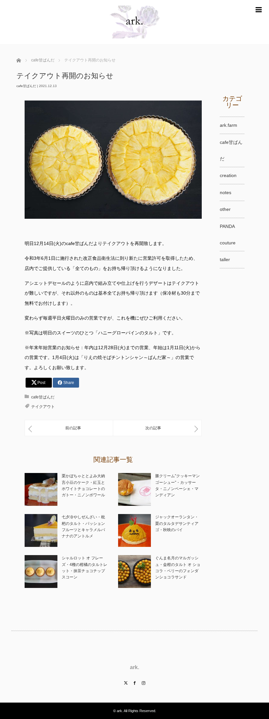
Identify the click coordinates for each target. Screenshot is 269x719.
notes (225, 192)
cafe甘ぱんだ (26, 86)
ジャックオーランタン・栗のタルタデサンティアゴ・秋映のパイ (176, 523)
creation (228, 175)
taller (225, 259)
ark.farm (228, 125)
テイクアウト (43, 406)
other (225, 209)
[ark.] (134, 41)
